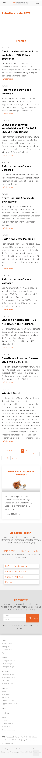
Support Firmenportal (15, 571)
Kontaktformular (7, 724)
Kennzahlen (5, 671)
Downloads (5, 713)
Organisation (6, 653)
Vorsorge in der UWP (9, 661)
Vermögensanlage (8, 667)
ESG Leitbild (6, 680)
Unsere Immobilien (8, 678)
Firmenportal (6, 694)
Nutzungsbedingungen (9, 730)
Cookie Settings (7, 743)
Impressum (33, 740)
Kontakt (9, 582)
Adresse (4, 721)
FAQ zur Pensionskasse (16, 566)
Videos (4, 708)
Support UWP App (14, 576)
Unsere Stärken (7, 644)
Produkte (5, 658)
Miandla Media (25, 752)
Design (3, 752)
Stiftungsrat (5, 647)
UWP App (5, 691)
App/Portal (5, 688)
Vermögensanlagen (8, 674)
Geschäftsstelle (7, 650)
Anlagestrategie (7, 664)
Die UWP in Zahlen (8, 684)
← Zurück (7, 450)
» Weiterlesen (7, 79)
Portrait (4, 641)
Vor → (14, 458)
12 (8, 458)
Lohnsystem (6, 697)
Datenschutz (6, 727)
